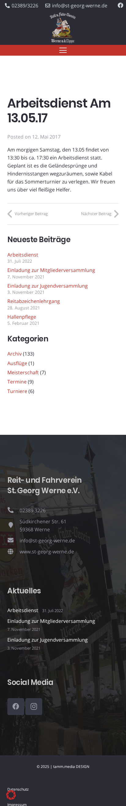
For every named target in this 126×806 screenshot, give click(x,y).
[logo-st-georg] (62, 28)
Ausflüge (17, 363)
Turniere (17, 391)
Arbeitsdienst (22, 254)
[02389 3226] (13, 510)
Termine (17, 381)
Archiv (14, 353)
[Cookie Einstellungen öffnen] (11, 798)
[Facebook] (120, 5)
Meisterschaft (23, 372)
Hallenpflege (21, 316)
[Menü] (63, 50)
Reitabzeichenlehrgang (33, 301)
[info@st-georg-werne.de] (13, 541)
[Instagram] (33, 706)
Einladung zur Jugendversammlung (47, 285)
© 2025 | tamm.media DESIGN (63, 766)
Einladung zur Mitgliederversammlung (51, 270)
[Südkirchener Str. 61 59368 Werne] (13, 525)
